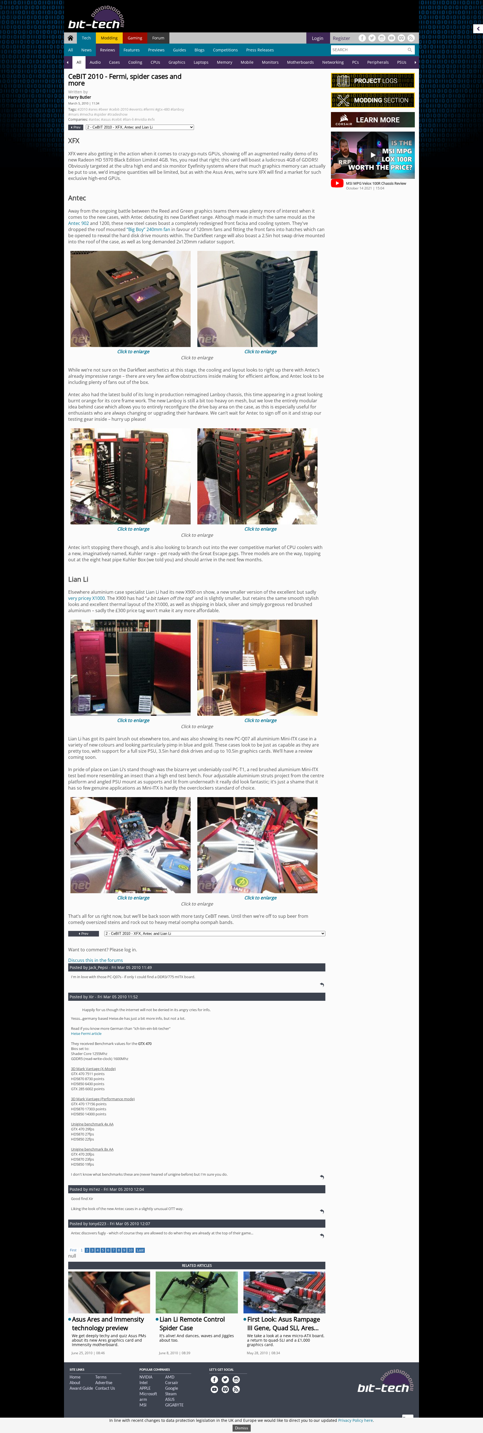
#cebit (117, 119)
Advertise (103, 1383)
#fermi (148, 109)
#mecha (86, 114)
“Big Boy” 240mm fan (148, 229)
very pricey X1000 (86, 598)
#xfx (151, 119)
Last (140, 1250)
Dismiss (241, 1428)
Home (75, 1377)
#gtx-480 (162, 109)
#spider (100, 114)
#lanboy (177, 109)
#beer (103, 109)
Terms (100, 1377)
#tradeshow (117, 114)
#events (136, 109)
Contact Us (105, 1388)
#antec (94, 119)
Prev (76, 127)
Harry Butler (79, 97)
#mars (73, 114)
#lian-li (128, 119)
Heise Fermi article (86, 1033)
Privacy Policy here (355, 1420)
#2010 (82, 109)
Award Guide (81, 1388)
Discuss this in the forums (95, 960)
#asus (106, 119)
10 (130, 1250)
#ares (93, 109)
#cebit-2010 (118, 109)
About (75, 1383)
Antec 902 (78, 223)
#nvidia (140, 119)
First (73, 1250)
